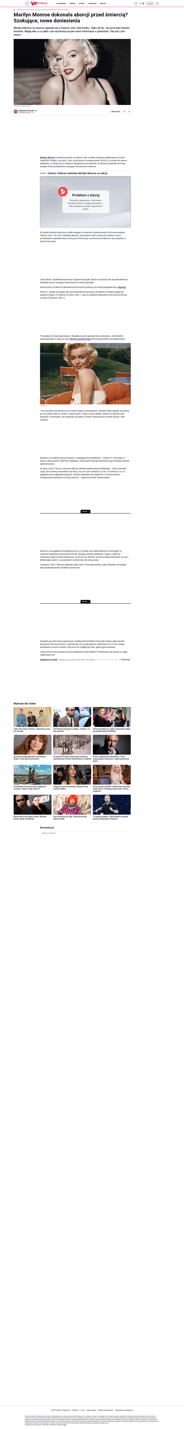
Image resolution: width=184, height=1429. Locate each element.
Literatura (92, 3)
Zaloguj (150, 3)
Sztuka (81, 3)
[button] (142, 3)
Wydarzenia (61, 3)
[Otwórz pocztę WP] (136, 3)
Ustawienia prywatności (123, 1410)
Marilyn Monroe (47, 157)
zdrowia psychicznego (80, 339)
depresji (122, 287)
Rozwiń (84, 511)
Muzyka (103, 3)
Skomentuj (116, 111)
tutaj (64, 1424)
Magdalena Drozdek (26, 111)
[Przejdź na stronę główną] (27, 5)
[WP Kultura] (44, 3)
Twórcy (72, 3)
